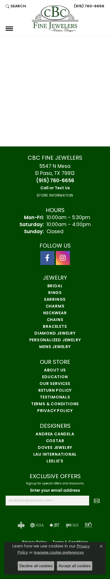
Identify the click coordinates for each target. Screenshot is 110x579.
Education (55, 377)
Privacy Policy (55, 411)
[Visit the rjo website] (88, 525)
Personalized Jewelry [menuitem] (55, 340)
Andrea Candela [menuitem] (55, 434)
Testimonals (55, 397)
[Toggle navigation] (9, 28)
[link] (88, 6)
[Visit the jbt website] (54, 525)
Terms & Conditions (55, 404)
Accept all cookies (75, 566)
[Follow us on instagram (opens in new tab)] (63, 258)
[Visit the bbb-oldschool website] (21, 525)
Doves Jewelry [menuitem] (55, 448)
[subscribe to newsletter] (96, 501)
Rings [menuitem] (55, 293)
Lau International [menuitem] (55, 455)
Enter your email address (55, 491)
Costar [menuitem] (55, 441)
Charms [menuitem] (55, 306)
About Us (55, 370)
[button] (16, 6)
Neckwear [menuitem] (55, 313)
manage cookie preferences (59, 552)
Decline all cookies (35, 566)
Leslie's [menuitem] (55, 461)
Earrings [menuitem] (55, 300)
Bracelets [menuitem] (55, 327)
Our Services (55, 384)
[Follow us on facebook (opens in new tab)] (47, 258)
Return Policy (55, 391)
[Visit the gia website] (37, 525)
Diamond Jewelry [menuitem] (55, 333)
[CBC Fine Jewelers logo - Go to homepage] (55, 18)
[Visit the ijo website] (72, 525)
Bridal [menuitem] (55, 286)
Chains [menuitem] (55, 320)
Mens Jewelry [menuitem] (55, 347)
